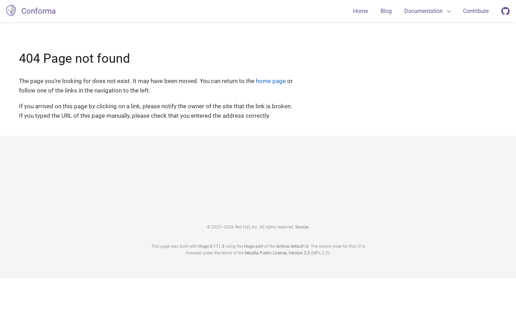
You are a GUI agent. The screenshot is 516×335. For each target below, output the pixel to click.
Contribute (476, 11)
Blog (386, 11)
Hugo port (253, 246)
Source (301, 227)
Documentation (423, 11)
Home (360, 11)
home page (271, 80)
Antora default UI (292, 246)
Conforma (38, 11)
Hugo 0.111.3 (211, 246)
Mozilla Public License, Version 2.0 (277, 253)
